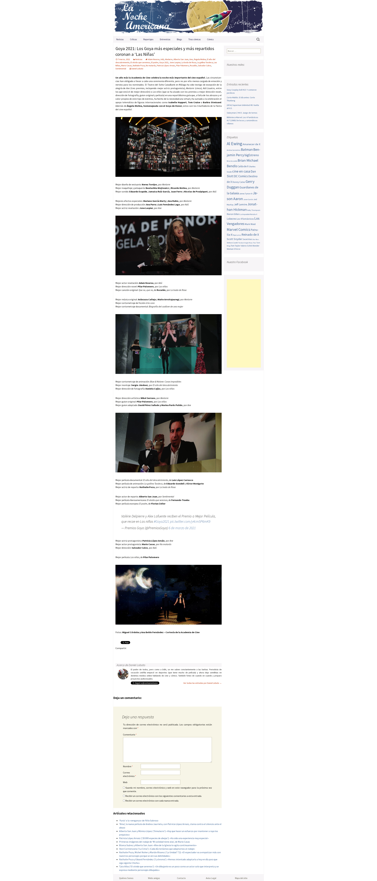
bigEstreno (251, 155)
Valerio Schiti (246, 245)
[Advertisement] (244, 323)
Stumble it (164, 653)
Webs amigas (154, 878)
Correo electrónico (129, 774)
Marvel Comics (238, 229)
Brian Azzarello (232, 161)
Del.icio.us (176, 653)
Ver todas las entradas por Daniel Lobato (202, 683)
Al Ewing (234, 143)
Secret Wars (247, 239)
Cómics (210, 39)
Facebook (118, 653)
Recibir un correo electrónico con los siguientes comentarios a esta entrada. (163, 795)
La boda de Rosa (189, 62)
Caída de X (243, 166)
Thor (254, 243)
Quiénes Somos (126, 878)
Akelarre (168, 59)
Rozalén (193, 65)
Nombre (128, 766)
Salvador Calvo (204, 65)
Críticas (133, 39)
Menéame (147, 653)
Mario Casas (126, 65)
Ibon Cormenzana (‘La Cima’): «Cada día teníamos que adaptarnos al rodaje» (157, 848)
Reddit (158, 653)
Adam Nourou (153, 59)
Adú (162, 59)
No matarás (151, 65)
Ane (191, 59)
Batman (247, 149)
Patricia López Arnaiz (166, 65)
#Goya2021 (161, 521)
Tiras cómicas (194, 39)
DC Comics (241, 176)
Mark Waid (250, 224)
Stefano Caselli (232, 243)
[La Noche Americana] (188, 18)
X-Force (237, 249)
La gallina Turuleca (205, 62)
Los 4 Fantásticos (245, 218)
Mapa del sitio (241, 878)
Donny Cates (238, 181)
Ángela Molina (200, 59)
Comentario (130, 734)
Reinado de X (250, 235)
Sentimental (120, 68)
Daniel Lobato (137, 68)
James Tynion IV (245, 193)
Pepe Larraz (237, 235)
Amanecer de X (251, 144)
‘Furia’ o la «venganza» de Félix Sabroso (138, 820)
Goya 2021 (163, 62)
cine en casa (241, 171)
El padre (154, 62)
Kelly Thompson (253, 210)
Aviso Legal (211, 878)
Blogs (179, 39)
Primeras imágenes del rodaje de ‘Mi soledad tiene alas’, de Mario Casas (154, 841)
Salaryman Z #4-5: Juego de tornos (242, 112)
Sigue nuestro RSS (258, 70)
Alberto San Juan (180, 59)
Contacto (181, 878)
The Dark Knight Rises (245, 243)
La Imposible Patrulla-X (248, 214)
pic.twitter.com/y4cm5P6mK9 (190, 521)
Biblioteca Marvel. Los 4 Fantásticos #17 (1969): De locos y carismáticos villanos (242, 120)
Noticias (120, 39)
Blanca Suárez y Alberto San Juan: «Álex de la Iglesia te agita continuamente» (158, 845)
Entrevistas (165, 39)
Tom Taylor (235, 245)
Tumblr (141, 653)
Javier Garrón (248, 199)
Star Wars (256, 239)
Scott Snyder (234, 239)
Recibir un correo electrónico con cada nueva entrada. (152, 800)
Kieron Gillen (233, 214)
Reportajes (148, 39)
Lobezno (231, 218)
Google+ (130, 653)
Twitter (124, 653)
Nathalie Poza (139, 65)
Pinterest (135, 653)
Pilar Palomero (182, 65)
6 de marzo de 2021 (182, 528)
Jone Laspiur (175, 62)
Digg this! (170, 653)
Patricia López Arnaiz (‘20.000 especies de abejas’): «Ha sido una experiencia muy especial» (164, 838)
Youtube (240, 70)
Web (125, 782)
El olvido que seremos (140, 62)
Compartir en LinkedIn (153, 653)
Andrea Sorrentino (233, 150)
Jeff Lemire (240, 204)
